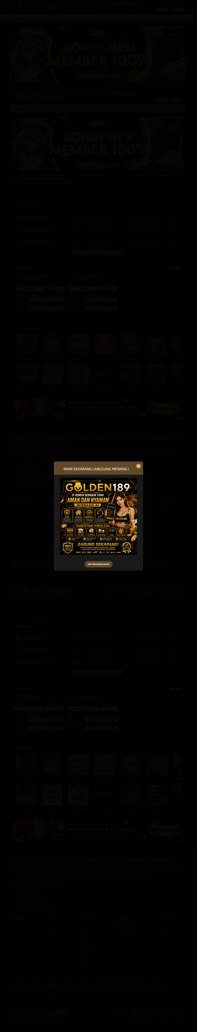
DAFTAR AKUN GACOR (98, 564)
